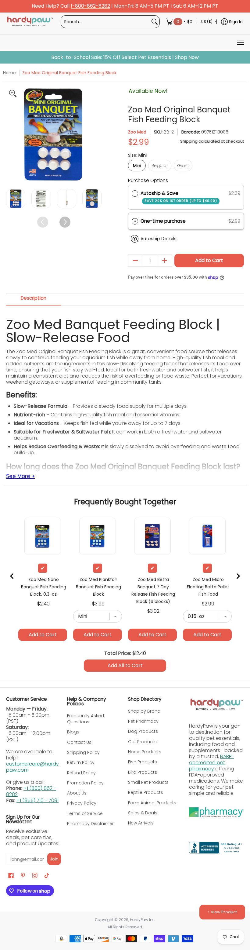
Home (9, 73)
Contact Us (79, 742)
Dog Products (143, 731)
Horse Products (144, 752)
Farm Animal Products (152, 803)
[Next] (96, 134)
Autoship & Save (179, 196)
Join (54, 859)
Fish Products (142, 762)
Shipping (189, 141)
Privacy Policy (81, 803)
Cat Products (142, 742)
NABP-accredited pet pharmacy (211, 762)
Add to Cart (209, 260)
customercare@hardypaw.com (32, 766)
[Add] (164, 260)
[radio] (135, 193)
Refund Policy (81, 773)
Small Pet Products (148, 782)
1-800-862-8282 (90, 6)
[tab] (33, 299)
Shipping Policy (83, 752)
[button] (186, 221)
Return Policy (81, 762)
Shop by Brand (144, 711)
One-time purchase (163, 221)
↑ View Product (222, 912)
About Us (77, 793)
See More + (20, 476)
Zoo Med (137, 132)
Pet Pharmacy (143, 721)
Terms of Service (85, 813)
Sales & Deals (142, 813)
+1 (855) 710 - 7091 (37, 800)
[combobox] (105, 22)
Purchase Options (148, 180)
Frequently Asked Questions (85, 719)
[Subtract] (135, 260)
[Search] (154, 22)
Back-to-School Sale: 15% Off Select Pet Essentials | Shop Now (125, 57)
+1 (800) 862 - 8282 (31, 791)
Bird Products (142, 772)
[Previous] (11, 134)
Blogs (73, 732)
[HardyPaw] (29, 21)
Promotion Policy (85, 783)
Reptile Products (145, 792)
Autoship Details (159, 239)
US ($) (206, 21)
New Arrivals (141, 823)
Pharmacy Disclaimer (90, 823)
